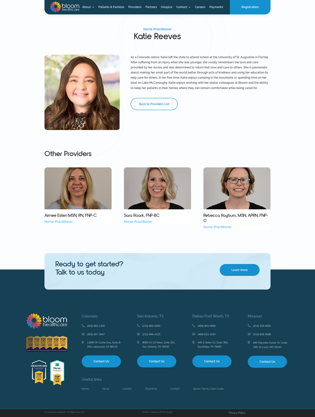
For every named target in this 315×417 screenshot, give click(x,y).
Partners (151, 7)
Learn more (240, 270)
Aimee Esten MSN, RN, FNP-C (70, 215)
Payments (216, 7)
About (86, 7)
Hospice (166, 7)
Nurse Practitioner (157, 29)
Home (85, 388)
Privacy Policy (237, 412)
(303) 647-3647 (96, 334)
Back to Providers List (154, 104)
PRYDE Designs (166, 412)
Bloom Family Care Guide (208, 388)
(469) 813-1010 (206, 334)
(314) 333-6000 (262, 326)
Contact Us (101, 361)
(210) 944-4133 (151, 334)
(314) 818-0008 (262, 334)
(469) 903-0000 (206, 326)
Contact (181, 7)
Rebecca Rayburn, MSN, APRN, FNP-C (235, 218)
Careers (200, 7)
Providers (134, 7)
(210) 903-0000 (151, 326)
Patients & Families (111, 7)
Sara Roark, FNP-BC (142, 215)
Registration (250, 7)
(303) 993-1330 (96, 326)
